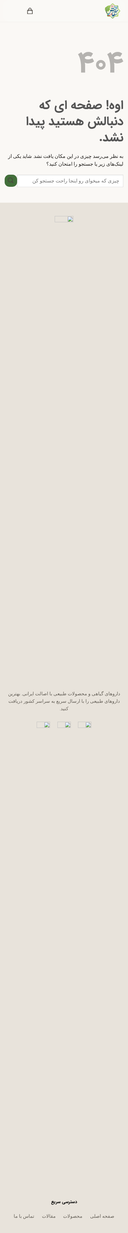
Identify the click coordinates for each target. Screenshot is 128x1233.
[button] (43, 11)
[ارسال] (11, 181)
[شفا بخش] (108, 11)
